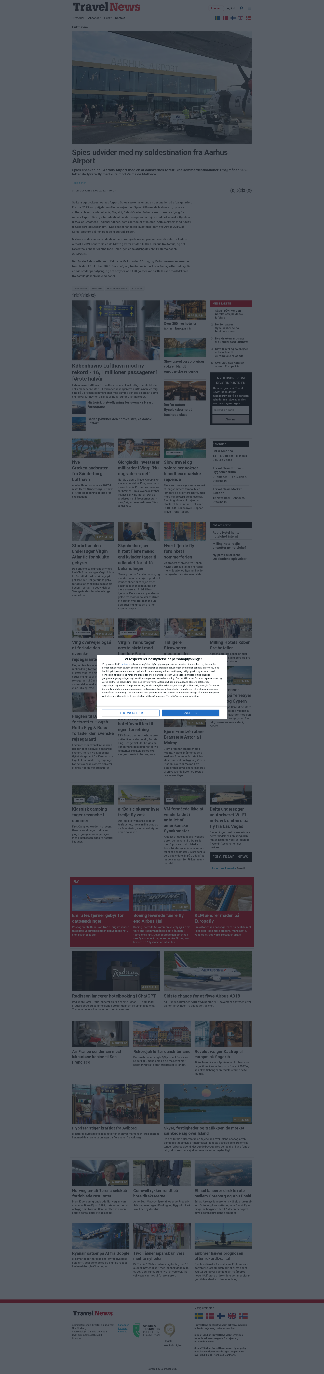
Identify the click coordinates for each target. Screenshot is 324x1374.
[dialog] (162, 687)
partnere (125, 664)
